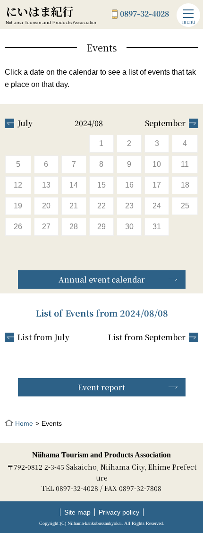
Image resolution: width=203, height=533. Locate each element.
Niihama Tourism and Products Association (101, 455)
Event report (101, 387)
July (25, 123)
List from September (147, 337)
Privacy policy (119, 512)
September (165, 123)
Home (24, 423)
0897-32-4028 (144, 14)
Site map (77, 512)
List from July (43, 337)
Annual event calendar (102, 279)
